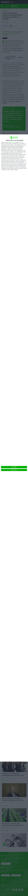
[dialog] (14, 448)
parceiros (13, 142)
